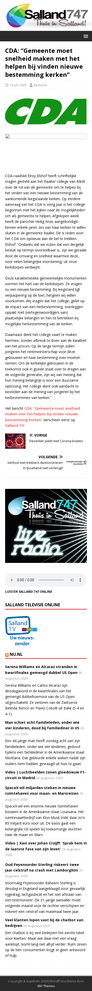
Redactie (40, 85)
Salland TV (14, 425)
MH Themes (46, 986)
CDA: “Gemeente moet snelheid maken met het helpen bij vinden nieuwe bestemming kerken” (42, 414)
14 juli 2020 (18, 85)
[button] (85, 36)
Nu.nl (16, 654)
